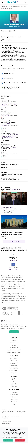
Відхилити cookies (20, 440)
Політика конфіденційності (14, 352)
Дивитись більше (16, 189)
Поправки (14, 373)
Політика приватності (14, 350)
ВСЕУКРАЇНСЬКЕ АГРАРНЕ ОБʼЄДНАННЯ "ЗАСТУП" (11, 88)
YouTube (14, 402)
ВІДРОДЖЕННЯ (8, 78)
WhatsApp (15, 397)
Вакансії (14, 383)
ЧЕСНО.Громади (14, 368)
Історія (14, 345)
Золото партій (14, 363)
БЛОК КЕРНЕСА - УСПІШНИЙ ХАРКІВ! (15, 82)
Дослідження (14, 358)
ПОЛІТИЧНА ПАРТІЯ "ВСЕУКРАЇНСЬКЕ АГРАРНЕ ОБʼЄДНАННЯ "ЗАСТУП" (9, 136)
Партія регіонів (8, 73)
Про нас (14, 340)
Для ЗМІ (14, 379)
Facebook (14, 392)
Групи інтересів (14, 370)
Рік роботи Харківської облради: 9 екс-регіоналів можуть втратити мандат (12, 234)
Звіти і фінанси (14, 343)
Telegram (14, 399)
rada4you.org (13, 260)
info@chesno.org (6, 423)
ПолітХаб (14, 361)
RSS (14, 381)
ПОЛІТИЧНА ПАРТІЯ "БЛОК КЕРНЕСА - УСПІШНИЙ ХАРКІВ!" (9, 104)
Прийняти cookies (8, 440)
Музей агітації (14, 365)
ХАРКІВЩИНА (9, 207)
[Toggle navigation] (2, 2)
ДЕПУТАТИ (12, 230)
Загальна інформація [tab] (8, 31)
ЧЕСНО (6, 321)
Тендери (14, 386)
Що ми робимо (14, 355)
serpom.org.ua (13, 269)
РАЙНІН (3, 207)
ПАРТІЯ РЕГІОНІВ (11, 147)
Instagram (15, 394)
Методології (14, 347)
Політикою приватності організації (17, 437)
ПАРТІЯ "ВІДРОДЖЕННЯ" (6, 114)
